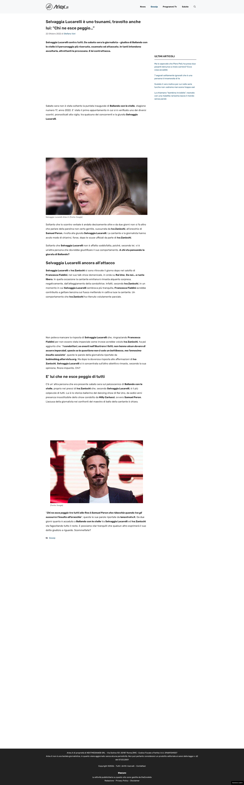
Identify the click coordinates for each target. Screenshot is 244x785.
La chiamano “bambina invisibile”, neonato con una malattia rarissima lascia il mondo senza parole (174, 96)
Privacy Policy (122, 781)
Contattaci (141, 766)
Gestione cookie (237, 783)
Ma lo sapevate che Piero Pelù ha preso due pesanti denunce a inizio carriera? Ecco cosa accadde (175, 67)
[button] (194, 7)
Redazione (109, 781)
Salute (185, 6)
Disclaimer (135, 781)
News (143, 6)
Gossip (154, 6)
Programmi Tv (170, 6)
